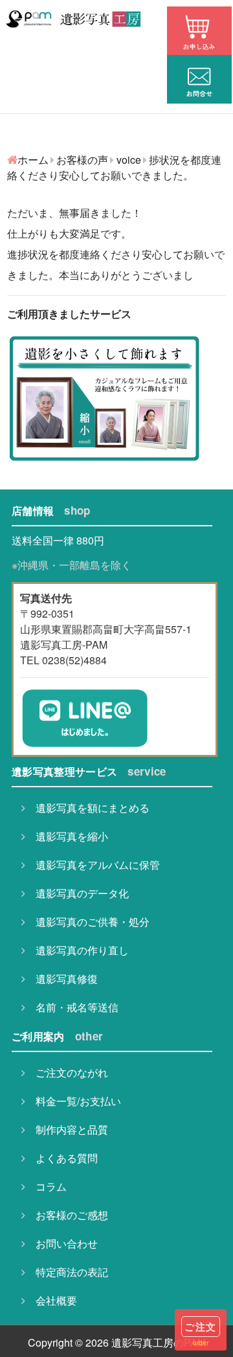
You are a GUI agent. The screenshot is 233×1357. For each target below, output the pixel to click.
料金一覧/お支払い (73, 1100)
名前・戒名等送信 (71, 1007)
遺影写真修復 (61, 978)
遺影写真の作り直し (77, 950)
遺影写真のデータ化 (77, 893)
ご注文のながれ (66, 1072)
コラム (46, 1186)
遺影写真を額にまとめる (87, 807)
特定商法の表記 (66, 1271)
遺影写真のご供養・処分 (87, 921)
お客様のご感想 (66, 1214)
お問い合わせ (61, 1243)
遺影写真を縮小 (66, 836)
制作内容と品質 (66, 1129)
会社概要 (51, 1300)
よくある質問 (61, 1157)
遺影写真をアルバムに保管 (92, 864)
